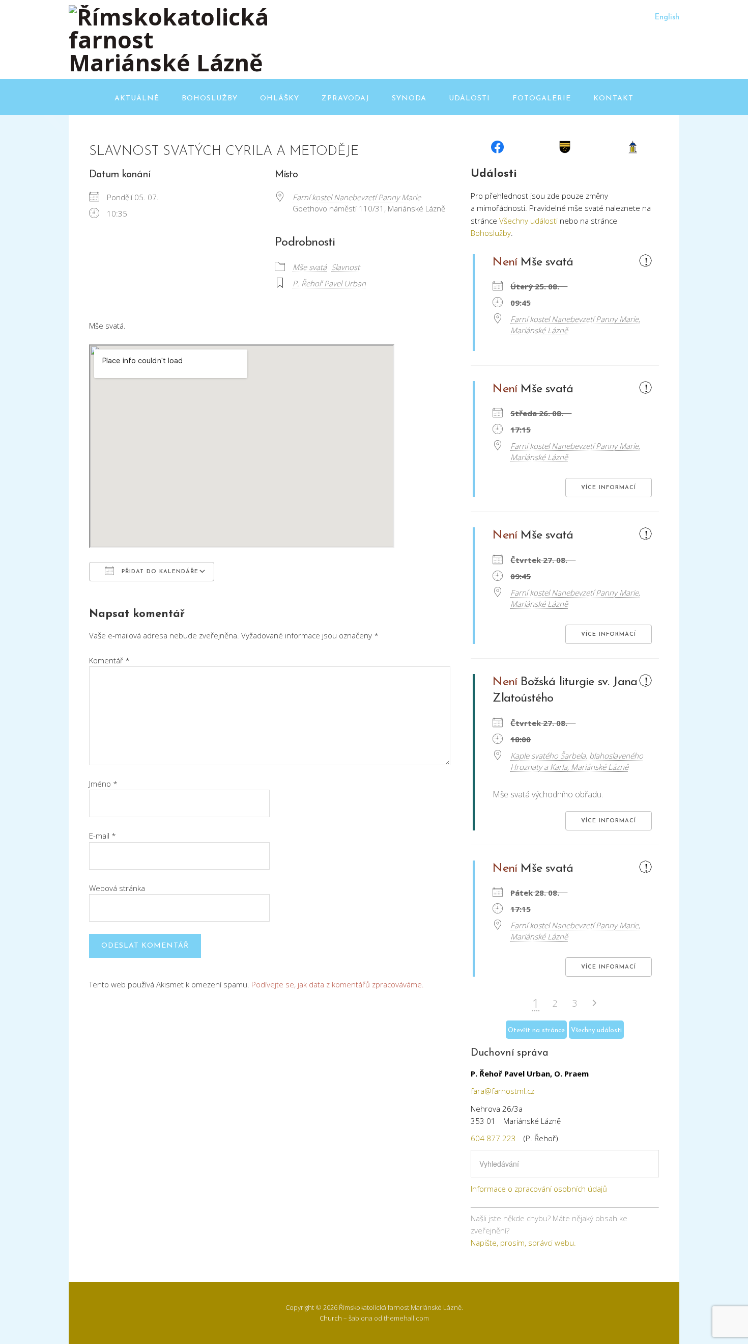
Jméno (103, 783)
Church (331, 1318)
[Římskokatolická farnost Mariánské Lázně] (170, 62)
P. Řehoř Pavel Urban (329, 283)
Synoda (409, 98)
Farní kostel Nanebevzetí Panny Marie (357, 197)
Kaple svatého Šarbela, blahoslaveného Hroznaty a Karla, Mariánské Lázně (576, 761)
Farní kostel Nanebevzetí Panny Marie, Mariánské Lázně (575, 324)
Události (469, 98)
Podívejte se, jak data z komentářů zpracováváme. (337, 984)
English (666, 17)
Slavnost (345, 267)
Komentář (109, 660)
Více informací (608, 488)
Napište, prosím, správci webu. (523, 1243)
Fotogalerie (541, 98)
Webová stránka (117, 888)
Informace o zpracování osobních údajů (539, 1189)
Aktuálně (136, 98)
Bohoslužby (210, 98)
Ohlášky (279, 98)
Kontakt (613, 98)
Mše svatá (310, 267)
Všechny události (528, 221)
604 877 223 (493, 1138)
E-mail (102, 835)
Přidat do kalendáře (158, 572)
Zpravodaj (345, 98)
